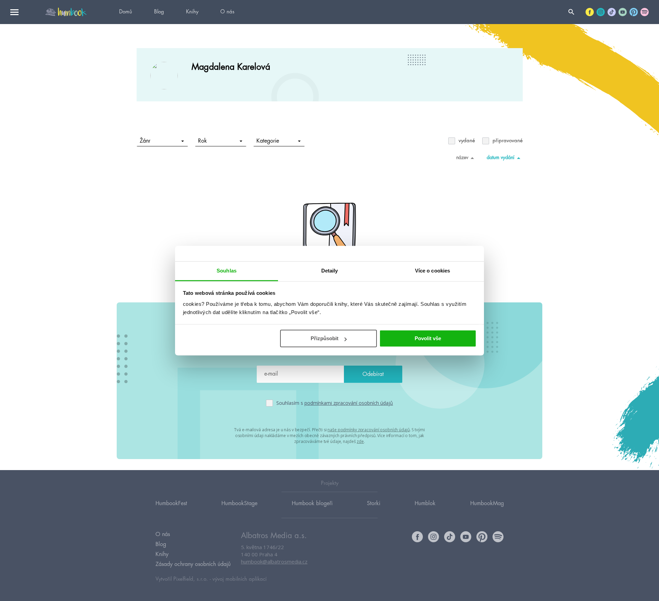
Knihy (192, 11)
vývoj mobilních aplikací (239, 579)
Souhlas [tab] (226, 271)
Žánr (145, 141)
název (462, 157)
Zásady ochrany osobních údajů (193, 564)
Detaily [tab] (329, 271)
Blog (159, 11)
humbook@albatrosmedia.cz (274, 561)
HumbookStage (239, 503)
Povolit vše (428, 338)
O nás (227, 11)
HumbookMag (487, 503)
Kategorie (267, 141)
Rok (202, 141)
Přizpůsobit (324, 338)
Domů (125, 11)
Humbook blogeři (312, 503)
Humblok (425, 503)
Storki (373, 503)
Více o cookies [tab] (432, 271)
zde (360, 441)
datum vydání (501, 157)
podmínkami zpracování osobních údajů (348, 403)
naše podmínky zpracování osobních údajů (368, 430)
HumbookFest (171, 503)
